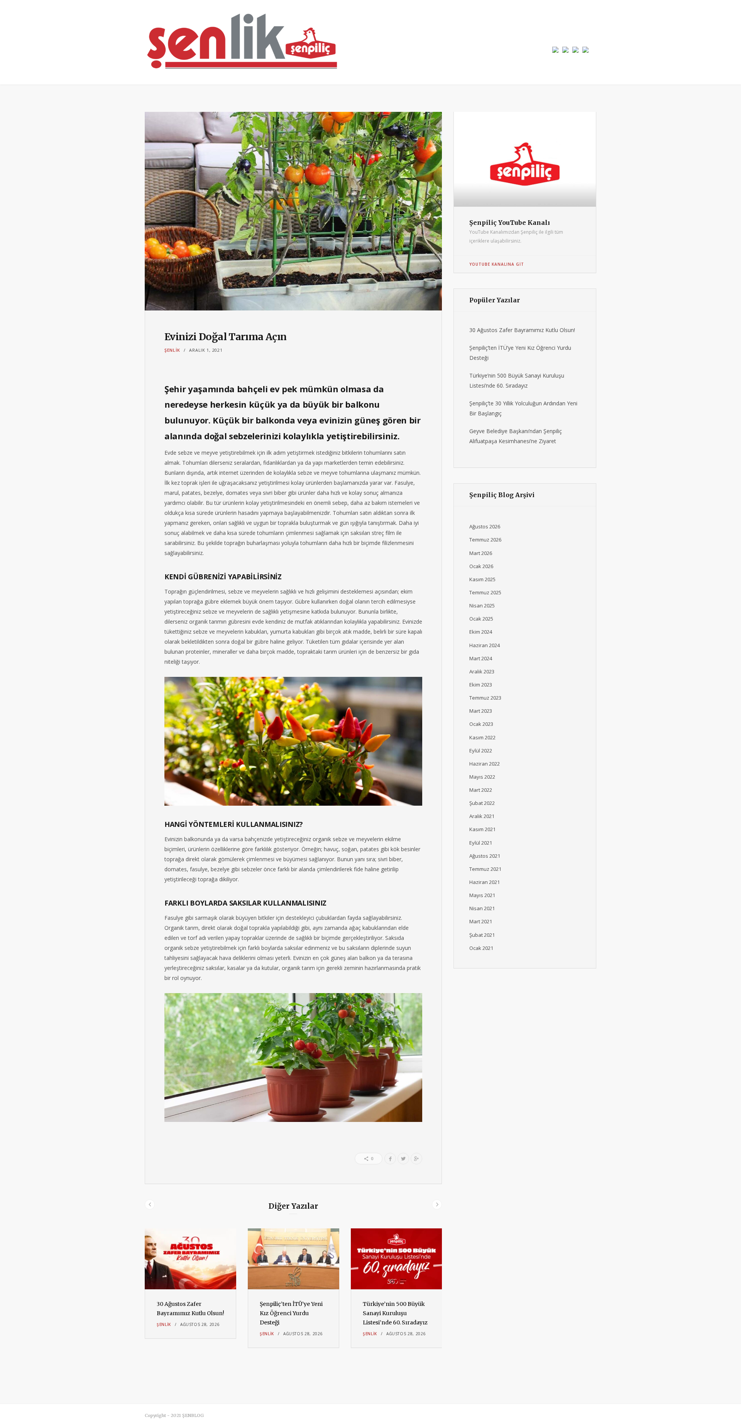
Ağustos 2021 (484, 855)
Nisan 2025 (482, 605)
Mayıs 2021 (482, 895)
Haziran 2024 (484, 645)
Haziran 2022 (484, 763)
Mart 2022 (480, 789)
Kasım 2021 (482, 829)
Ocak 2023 (481, 723)
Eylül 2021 (480, 842)
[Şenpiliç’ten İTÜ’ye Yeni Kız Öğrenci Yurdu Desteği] (293, 1258)
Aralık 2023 (481, 671)
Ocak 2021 (481, 948)
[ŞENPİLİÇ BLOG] (241, 42)
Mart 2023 (480, 710)
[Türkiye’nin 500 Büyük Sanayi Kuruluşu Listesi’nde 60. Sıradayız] (396, 1258)
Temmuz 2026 (485, 539)
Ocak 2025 (481, 618)
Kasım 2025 (482, 579)
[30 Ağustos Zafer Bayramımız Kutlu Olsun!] (190, 1258)
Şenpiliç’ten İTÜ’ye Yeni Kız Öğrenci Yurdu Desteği (291, 1313)
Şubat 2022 (482, 803)
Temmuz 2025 (485, 592)
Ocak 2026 (481, 566)
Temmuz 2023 (485, 697)
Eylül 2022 (480, 750)
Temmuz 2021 (485, 868)
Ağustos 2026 (484, 526)
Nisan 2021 (482, 908)
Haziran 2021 (484, 882)
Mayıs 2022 (482, 776)
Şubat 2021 (482, 934)
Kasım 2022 (482, 737)
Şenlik (172, 350)
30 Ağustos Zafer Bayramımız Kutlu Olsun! (522, 330)
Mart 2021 (480, 921)
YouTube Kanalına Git (496, 264)
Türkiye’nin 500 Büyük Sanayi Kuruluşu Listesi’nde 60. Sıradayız (395, 1313)
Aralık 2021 (481, 816)
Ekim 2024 (480, 631)
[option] (190, 1283)
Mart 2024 (480, 658)
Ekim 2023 (480, 684)
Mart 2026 (480, 553)
